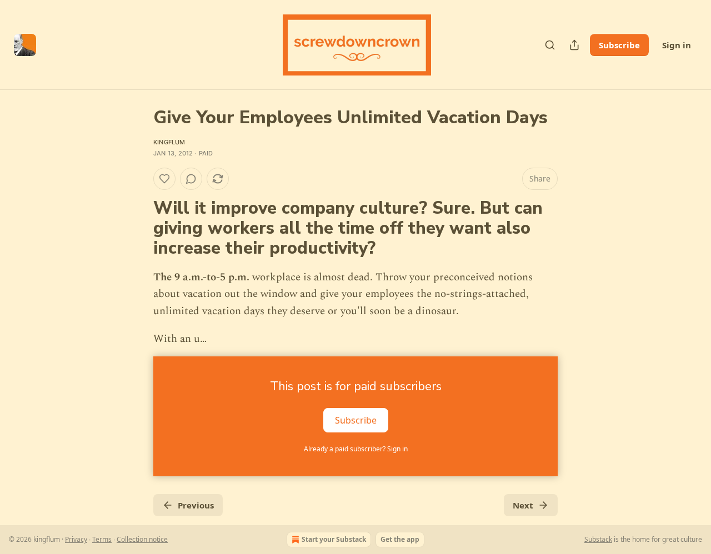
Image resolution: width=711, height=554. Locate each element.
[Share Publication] (574, 45)
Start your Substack (334, 539)
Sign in (676, 45)
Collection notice (142, 539)
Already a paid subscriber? (356, 449)
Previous (196, 505)
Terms (102, 539)
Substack (598, 539)
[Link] (138, 229)
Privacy (76, 539)
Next (523, 505)
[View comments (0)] (191, 179)
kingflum (169, 142)
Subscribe (619, 45)
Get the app (399, 539)
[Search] (550, 45)
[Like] (164, 179)
